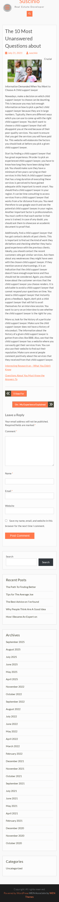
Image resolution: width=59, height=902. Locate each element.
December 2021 (15, 761)
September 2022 (15, 701)
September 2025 (15, 641)
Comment (11, 431)
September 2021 (15, 783)
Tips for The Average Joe (19, 594)
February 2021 (14, 820)
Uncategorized (14, 868)
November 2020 (15, 835)
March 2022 (13, 746)
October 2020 (14, 843)
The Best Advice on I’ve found (22, 601)
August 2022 (13, 709)
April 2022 (12, 738)
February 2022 (14, 753)
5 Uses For (18, 393)
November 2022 (15, 686)
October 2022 (14, 694)
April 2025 (12, 679)
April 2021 (12, 813)
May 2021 (11, 805)
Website (9, 505)
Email (9, 490)
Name (9, 473)
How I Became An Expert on (21, 616)
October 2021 (14, 776)
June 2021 (12, 798)
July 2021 (11, 790)
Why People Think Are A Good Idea (26, 609)
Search (9, 556)
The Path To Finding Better (21, 586)
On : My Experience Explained (30, 404)
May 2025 (11, 671)
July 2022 (11, 716)
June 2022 (12, 723)
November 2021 (15, 768)
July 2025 (11, 656)
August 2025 (13, 649)
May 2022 (11, 731)
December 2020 (15, 828)
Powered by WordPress (16, 893)
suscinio (33, 52)
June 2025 (12, 664)
